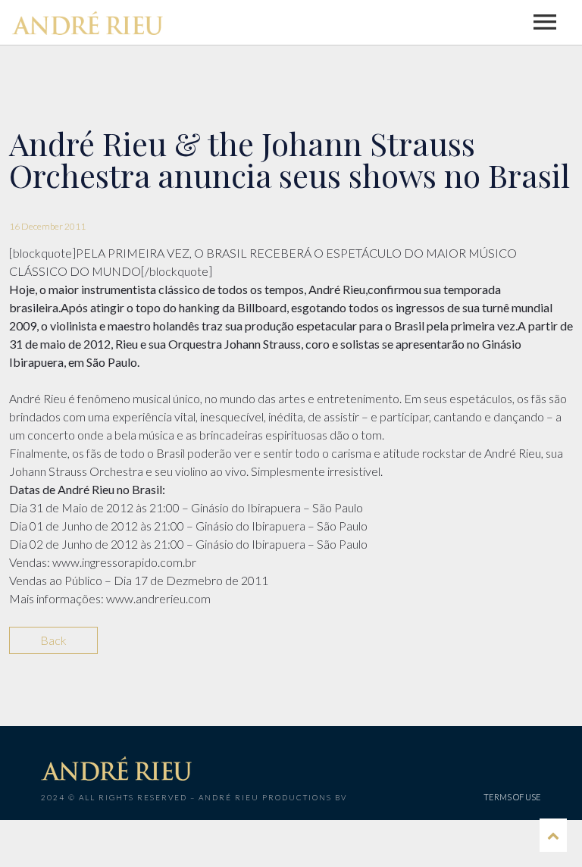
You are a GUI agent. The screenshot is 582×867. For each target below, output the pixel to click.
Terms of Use (512, 797)
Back (53, 640)
